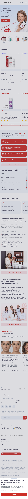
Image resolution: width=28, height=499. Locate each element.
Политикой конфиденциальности (12, 490)
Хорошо (13, 494)
